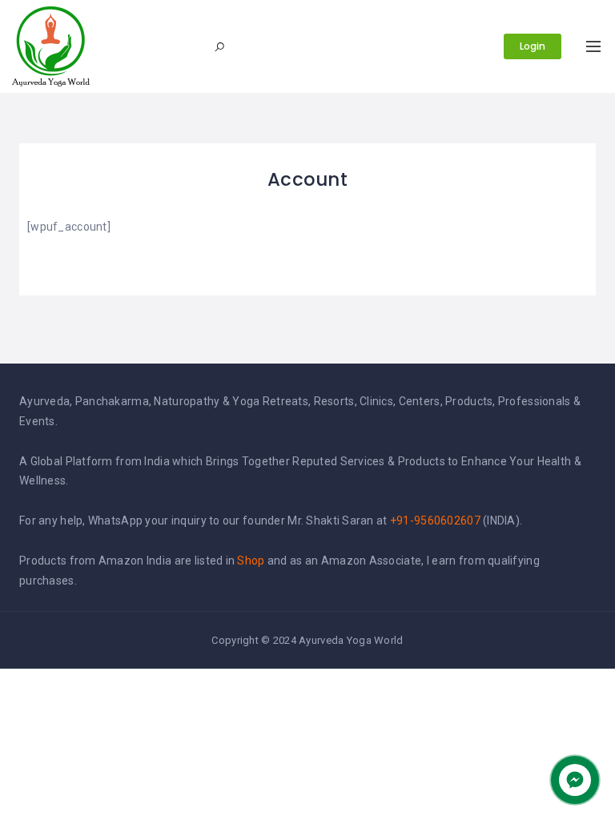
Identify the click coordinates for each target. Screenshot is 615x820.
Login (533, 46)
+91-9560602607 (435, 520)
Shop (250, 560)
